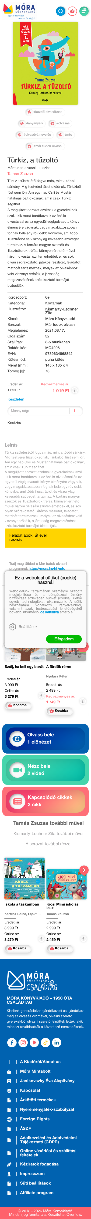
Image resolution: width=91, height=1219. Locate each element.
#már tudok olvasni (48, 146)
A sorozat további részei (48, 844)
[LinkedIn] (56, 1042)
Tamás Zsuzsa (20, 174)
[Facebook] (12, 1042)
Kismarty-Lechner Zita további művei (48, 834)
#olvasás (63, 123)
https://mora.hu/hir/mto (47, 568)
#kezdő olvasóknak (48, 112)
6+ (47, 297)
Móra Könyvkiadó (60, 319)
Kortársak (53, 303)
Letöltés (15, 540)
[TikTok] (45, 1042)
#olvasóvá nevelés (37, 134)
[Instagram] (23, 1042)
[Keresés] (60, 11)
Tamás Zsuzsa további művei (48, 823)
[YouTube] (34, 1042)
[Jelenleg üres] (72, 11)
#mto (68, 134)
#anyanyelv (34, 123)
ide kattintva (49, 612)
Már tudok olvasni (60, 325)
